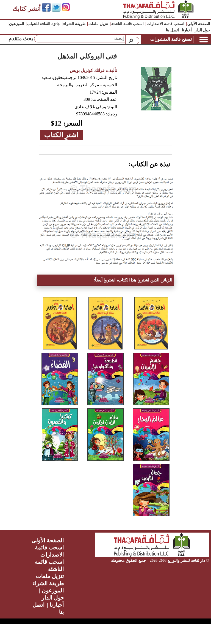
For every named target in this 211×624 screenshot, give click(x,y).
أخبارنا (187, 30)
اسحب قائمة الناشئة (127, 24)
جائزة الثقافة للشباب (43, 24)
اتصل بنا (172, 30)
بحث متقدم (21, 38)
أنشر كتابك (27, 8)
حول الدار (202, 30)
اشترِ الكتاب (61, 135)
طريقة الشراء (74, 24)
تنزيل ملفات (98, 24)
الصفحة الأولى (198, 24)
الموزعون (16, 24)
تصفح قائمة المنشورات (171, 39)
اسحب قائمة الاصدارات (165, 24)
